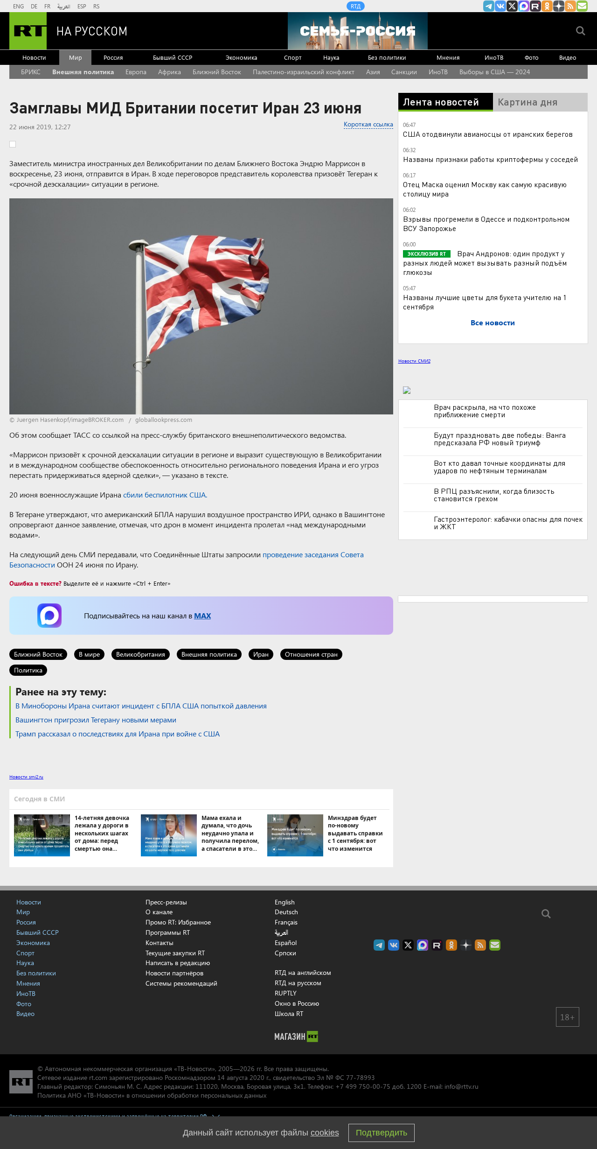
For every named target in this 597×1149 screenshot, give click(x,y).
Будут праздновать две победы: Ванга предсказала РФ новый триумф (500, 438)
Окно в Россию (297, 1003)
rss (570, 6)
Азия (373, 71)
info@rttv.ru (461, 1086)
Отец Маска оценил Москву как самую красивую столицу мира (485, 188)
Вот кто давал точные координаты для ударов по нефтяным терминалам (499, 466)
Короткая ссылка (368, 123)
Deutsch (286, 912)
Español (286, 942)
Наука (331, 57)
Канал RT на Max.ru (523, 6)
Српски (285, 953)
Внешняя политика (83, 71)
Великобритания (140, 654)
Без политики (387, 57)
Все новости (493, 322)
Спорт (292, 57)
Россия (113, 57)
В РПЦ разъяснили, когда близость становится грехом (494, 494)
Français (286, 922)
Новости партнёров (174, 972)
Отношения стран (311, 654)
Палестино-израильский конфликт (303, 71)
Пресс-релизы (166, 901)
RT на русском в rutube (535, 6)
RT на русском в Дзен (558, 6)
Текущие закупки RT (175, 952)
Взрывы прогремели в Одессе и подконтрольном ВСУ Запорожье (486, 223)
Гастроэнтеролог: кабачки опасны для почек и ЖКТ (508, 522)
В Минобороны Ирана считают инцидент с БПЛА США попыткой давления (141, 705)
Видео (567, 57)
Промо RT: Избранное (178, 922)
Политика (28, 670)
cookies (325, 1132)
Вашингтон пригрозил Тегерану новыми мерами (95, 719)
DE (34, 6)
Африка (169, 71)
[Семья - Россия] (358, 30)
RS (96, 6)
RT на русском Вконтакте (500, 6)
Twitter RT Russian (512, 6)
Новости (34, 57)
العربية (63, 6)
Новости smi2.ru (26, 776)
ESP (81, 6)
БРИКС (31, 71)
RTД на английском (303, 972)
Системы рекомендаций (181, 983)
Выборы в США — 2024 (494, 71)
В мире (89, 654)
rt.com (98, 1077)
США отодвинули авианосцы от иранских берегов (488, 134)
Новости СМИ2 (414, 360)
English (285, 902)
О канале (159, 911)
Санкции (404, 71)
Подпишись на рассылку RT (582, 6)
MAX (202, 615)
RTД (356, 6)
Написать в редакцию (178, 962)
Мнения (448, 57)
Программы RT (168, 932)
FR (47, 6)
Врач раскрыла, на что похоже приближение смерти (485, 410)
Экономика (241, 57)
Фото (532, 57)
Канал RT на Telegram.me (488, 6)
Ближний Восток (217, 71)
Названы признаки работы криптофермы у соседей (490, 159)
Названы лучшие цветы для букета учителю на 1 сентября (485, 301)
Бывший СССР (172, 57)
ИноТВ (494, 57)
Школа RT (289, 1013)
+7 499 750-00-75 (362, 1086)
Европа (135, 71)
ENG (18, 6)
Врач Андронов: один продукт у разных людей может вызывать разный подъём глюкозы (485, 262)
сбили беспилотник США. (165, 494)
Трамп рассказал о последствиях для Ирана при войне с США (117, 733)
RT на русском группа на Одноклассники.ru (547, 6)
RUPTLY (286, 992)
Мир (75, 57)
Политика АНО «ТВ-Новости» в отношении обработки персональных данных (151, 1095)
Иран (261, 654)
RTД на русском (298, 982)
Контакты (160, 942)
